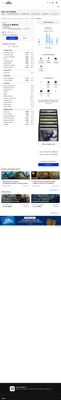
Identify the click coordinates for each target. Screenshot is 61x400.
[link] (8, 2)
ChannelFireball (25, 14)
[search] (29, 6)
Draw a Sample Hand (48, 144)
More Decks (54, 213)
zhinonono (7, 27)
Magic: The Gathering (8, 12)
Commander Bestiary (13, 14)
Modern (32, 18)
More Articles (54, 190)
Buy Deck (12, 38)
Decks (26, 18)
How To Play (54, 14)
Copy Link (12, 32)
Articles (3, 14)
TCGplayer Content (6, 18)
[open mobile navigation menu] (3, 2)
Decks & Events (35, 14)
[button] (58, 6)
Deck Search (45, 14)
